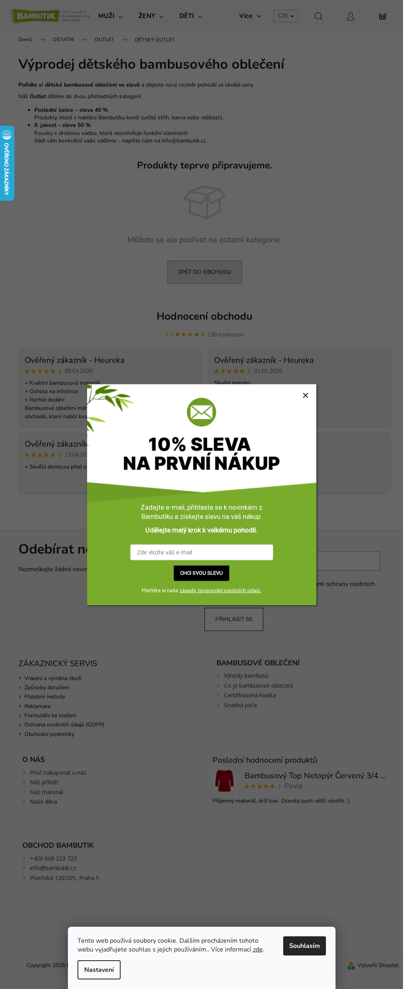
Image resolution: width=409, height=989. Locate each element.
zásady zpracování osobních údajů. (220, 590)
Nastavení (99, 969)
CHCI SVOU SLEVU (201, 573)
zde (258, 949)
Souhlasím (304, 946)
